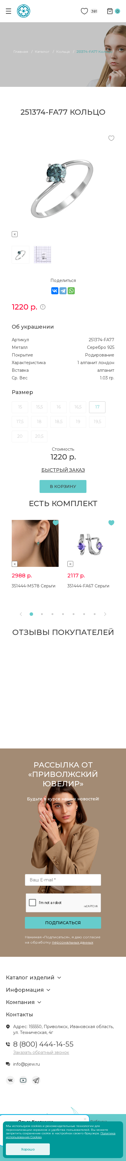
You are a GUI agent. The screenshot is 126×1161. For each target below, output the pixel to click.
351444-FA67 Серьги (88, 586)
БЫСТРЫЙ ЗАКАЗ (63, 470)
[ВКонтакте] (54, 290)
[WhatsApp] (71, 290)
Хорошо (28, 1149)
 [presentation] (21, 614)
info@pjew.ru (26, 1064)
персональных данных (72, 942)
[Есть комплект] (63, 233)
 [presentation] (105, 614)
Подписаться (63, 922)
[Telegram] (63, 290)
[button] (31, 614)
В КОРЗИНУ (63, 486)
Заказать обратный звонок (41, 1052)
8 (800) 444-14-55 (43, 1044)
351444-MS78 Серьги (33, 586)
